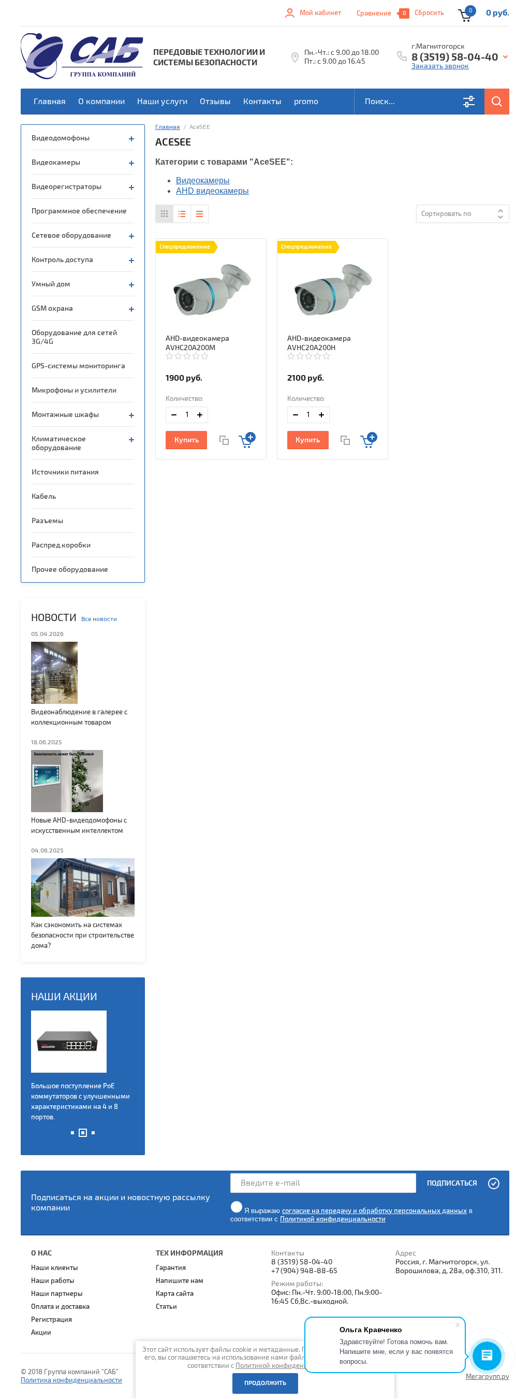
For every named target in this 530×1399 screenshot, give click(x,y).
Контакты (262, 101)
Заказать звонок (440, 66)
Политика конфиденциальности (71, 1380)
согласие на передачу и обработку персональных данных (374, 1211)
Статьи (166, 1307)
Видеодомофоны (61, 138)
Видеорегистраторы (66, 186)
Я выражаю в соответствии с (351, 1215)
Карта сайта (175, 1294)
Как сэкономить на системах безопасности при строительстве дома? (82, 935)
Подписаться (452, 1183)
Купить (186, 440)
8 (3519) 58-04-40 (454, 57)
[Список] (181, 213)
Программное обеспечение (79, 211)
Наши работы (53, 1281)
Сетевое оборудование (71, 235)
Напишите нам (179, 1281)
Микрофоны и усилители (74, 390)
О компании (101, 101)
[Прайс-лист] (199, 213)
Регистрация (51, 1320)
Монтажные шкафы (65, 414)
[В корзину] (247, 440)
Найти (496, 101)
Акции (41, 1333)
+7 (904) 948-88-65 (304, 1270)
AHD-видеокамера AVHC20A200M (197, 343)
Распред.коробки (61, 545)
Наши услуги (162, 101)
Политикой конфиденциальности (333, 1219)
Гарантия (171, 1268)
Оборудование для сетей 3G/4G (74, 337)
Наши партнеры (57, 1294)
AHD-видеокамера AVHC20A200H (319, 343)
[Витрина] (164, 213)
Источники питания (65, 472)
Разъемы (47, 520)
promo (306, 101)
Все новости (99, 619)
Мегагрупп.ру (487, 1377)
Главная (50, 101)
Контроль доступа (62, 259)
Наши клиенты (54, 1268)
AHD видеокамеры (212, 190)
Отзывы (215, 101)
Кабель (44, 496)
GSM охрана (52, 308)
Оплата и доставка (60, 1307)
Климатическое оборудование (59, 443)
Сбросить (429, 13)
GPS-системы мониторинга (78, 366)
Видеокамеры (56, 162)
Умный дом (51, 284)
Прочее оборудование (70, 569)
